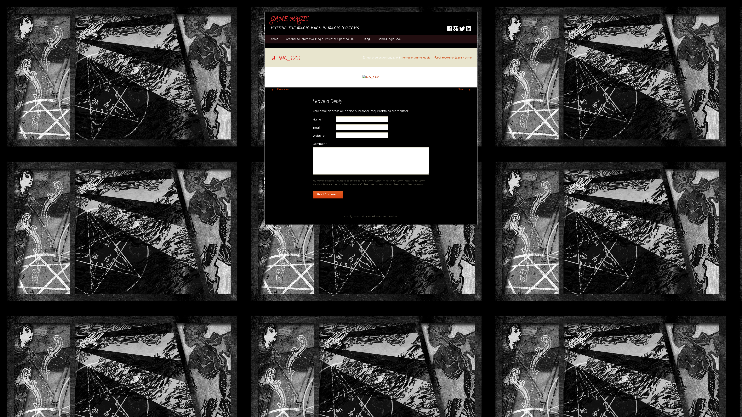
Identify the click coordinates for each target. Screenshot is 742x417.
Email (317, 127)
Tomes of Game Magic (416, 57)
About (274, 39)
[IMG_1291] (371, 77)
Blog (367, 39)
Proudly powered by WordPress (362, 216)
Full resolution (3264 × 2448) (454, 57)
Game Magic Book (389, 39)
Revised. (393, 216)
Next (464, 89)
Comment (320, 143)
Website (319, 135)
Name (318, 119)
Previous (280, 89)
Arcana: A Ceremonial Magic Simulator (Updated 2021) (321, 39)
